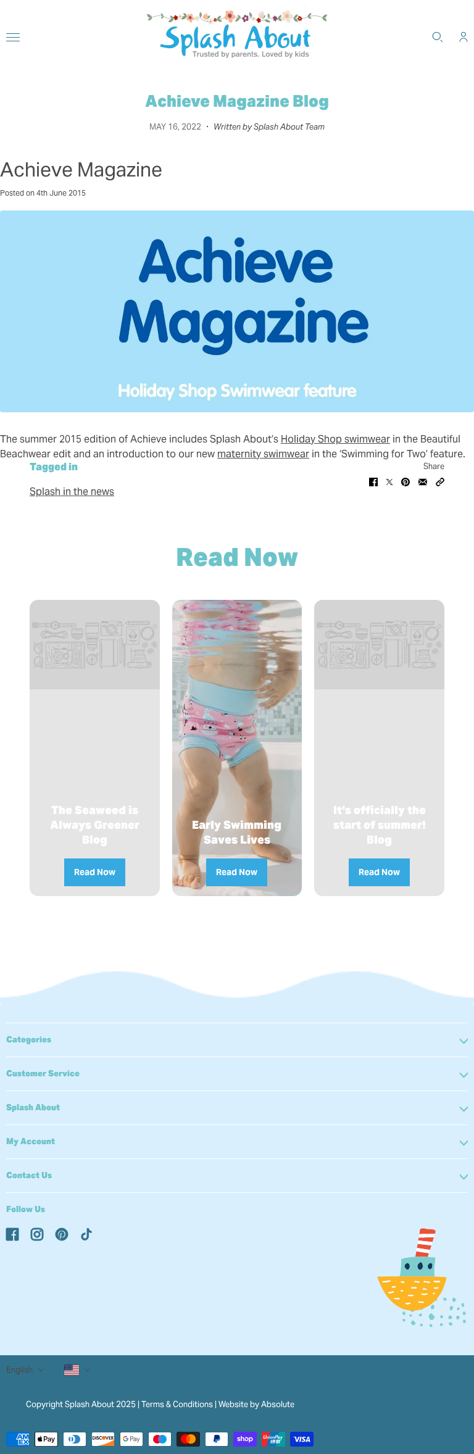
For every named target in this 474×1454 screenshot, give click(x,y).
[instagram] (37, 1233)
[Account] (463, 37)
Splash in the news (72, 491)
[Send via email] (423, 481)
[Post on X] (389, 481)
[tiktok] (86, 1233)
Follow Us (25, 1209)
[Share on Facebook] (373, 481)
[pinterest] (62, 1233)
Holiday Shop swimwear (335, 439)
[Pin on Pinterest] (405, 481)
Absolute (277, 1404)
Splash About (33, 1107)
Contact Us (29, 1175)
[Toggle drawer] (13, 37)
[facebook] (12, 1233)
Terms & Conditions (177, 1404)
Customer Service (43, 1073)
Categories (28, 1039)
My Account (30, 1141)
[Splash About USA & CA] (237, 37)
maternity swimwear (263, 453)
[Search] (437, 37)
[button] (440, 481)
